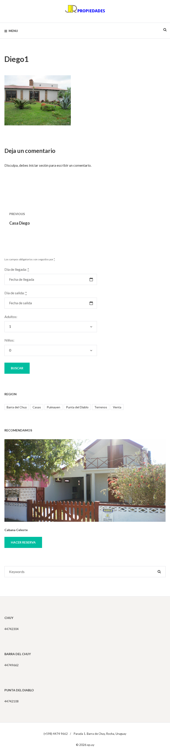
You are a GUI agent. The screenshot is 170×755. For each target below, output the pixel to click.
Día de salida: (15, 293)
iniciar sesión (38, 165)
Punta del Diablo (77, 407)
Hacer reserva (23, 542)
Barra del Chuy (17, 407)
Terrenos (100, 407)
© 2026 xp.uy (85, 745)
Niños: (9, 340)
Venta (117, 407)
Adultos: (10, 316)
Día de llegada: (16, 269)
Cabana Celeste (16, 530)
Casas (37, 407)
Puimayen (53, 407)
